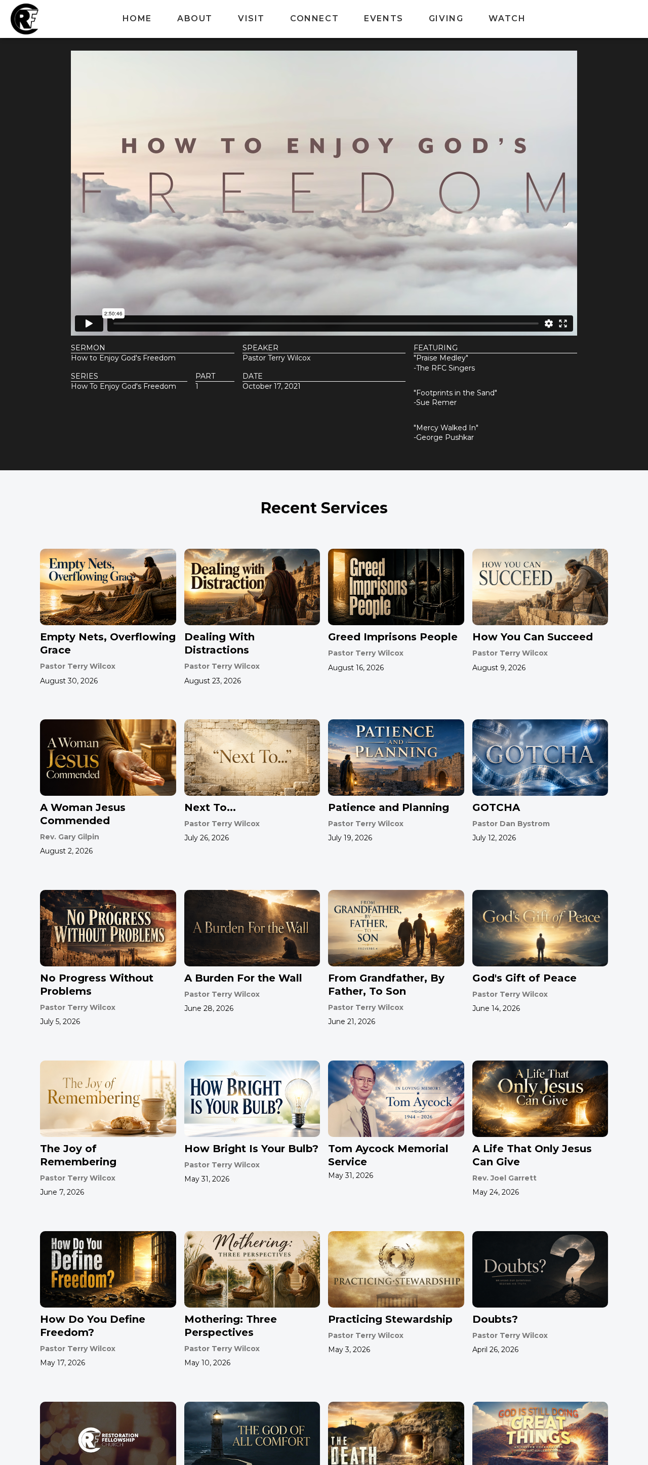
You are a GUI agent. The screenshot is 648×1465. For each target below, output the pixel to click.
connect (314, 18)
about (195, 18)
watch (507, 18)
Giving (446, 18)
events (383, 18)
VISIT (251, 18)
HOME (137, 18)
